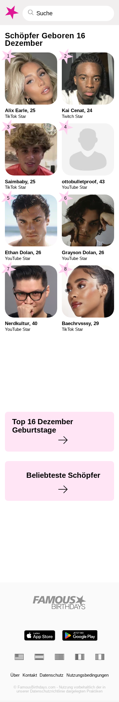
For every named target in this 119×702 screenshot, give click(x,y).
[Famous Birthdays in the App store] (40, 635)
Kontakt (30, 675)
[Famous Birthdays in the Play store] (79, 635)
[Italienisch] (100, 657)
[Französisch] (79, 657)
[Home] (59, 602)
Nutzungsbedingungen (87, 675)
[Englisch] (19, 657)
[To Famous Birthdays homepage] (11, 12)
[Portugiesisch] (59, 657)
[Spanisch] (39, 657)
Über (15, 675)
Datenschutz (52, 675)
